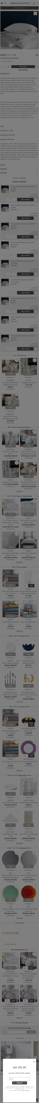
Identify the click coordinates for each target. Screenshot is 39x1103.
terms (23, 1090)
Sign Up (19, 1083)
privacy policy (27, 1090)
